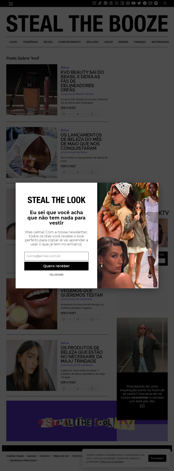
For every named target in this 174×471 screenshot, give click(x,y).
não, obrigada (56, 274)
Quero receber (56, 266)
